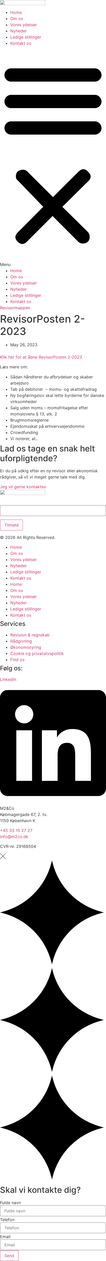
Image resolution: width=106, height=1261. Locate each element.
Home (16, 12)
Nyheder (18, 30)
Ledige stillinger (25, 37)
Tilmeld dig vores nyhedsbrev (29, 503)
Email (5, 1237)
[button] (53, 157)
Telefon (7, 1220)
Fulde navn (10, 1203)
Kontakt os (20, 43)
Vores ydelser (23, 24)
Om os (16, 18)
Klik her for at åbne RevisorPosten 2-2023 (41, 357)
